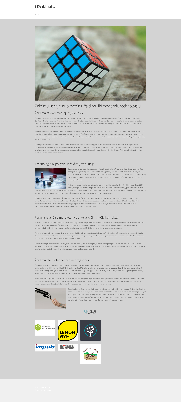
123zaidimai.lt (45, 6)
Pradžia (37, 15)
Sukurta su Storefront (42, 390)
